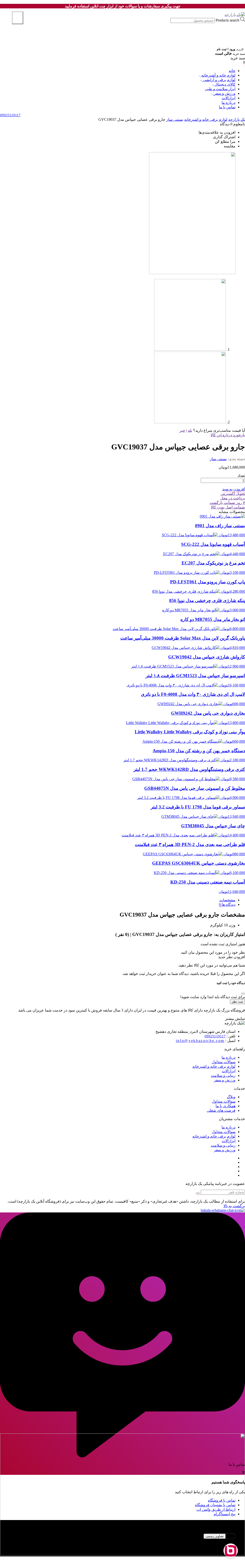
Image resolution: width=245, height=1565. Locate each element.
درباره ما (228, 102)
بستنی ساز (174, 119)
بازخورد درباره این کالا (228, 435)
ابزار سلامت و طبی (220, 89)
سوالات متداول (223, 1062)
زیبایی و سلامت (223, 1075)
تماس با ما (227, 107)
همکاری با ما (225, 1106)
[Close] (243, 993)
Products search (227, 20)
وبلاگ (231, 1097)
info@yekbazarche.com (200, 1041)
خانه (232, 71)
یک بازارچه (236, 119)
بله (190, 430)
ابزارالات (228, 98)
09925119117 (215, 1036)
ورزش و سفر (224, 93)
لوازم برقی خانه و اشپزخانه (205, 119)
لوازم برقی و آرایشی (218, 80)
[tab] (117, 900)
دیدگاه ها (228, 904)
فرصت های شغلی (221, 1110)
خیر (182, 430)
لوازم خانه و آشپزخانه (217, 75)
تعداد (241, 476)
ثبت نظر (237, 1001)
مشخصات (227, 900)
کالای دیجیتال (224, 84)
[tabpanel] (122, 1542)
